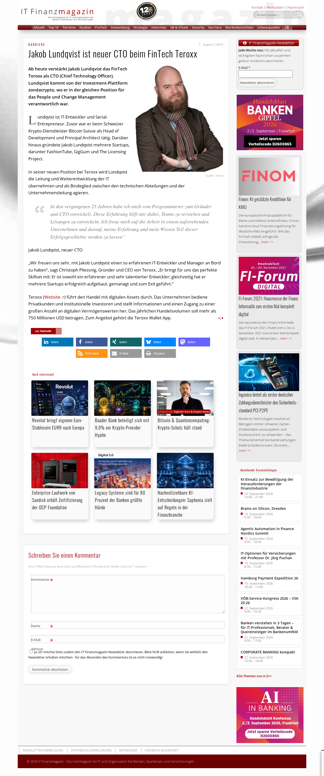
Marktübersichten (239, 27)
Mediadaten (275, 7)
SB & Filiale (179, 27)
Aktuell (39, 27)
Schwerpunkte (268, 27)
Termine (69, 27)
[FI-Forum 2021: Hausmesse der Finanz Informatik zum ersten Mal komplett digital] (269, 276)
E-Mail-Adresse (42, 644)
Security (198, 27)
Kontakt (257, 7)
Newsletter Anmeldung (43, 750)
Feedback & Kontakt (162, 750)
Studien (85, 27)
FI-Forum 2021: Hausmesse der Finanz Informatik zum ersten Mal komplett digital (268, 306)
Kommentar (42, 580)
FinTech (101, 27)
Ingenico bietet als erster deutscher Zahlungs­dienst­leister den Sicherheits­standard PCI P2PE (268, 402)
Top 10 (53, 27)
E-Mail (244, 67)
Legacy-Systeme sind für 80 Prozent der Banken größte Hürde (120, 500)
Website (52, 297)
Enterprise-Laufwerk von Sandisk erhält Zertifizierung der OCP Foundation (57, 500)
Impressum (295, 7)
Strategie (140, 27)
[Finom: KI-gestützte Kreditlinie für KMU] (269, 177)
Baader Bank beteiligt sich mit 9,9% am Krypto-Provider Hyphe (122, 427)
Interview (158, 27)
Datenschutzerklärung (91, 750)
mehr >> (267, 242)
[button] (287, 27)
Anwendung (120, 27)
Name (42, 626)
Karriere (214, 27)
